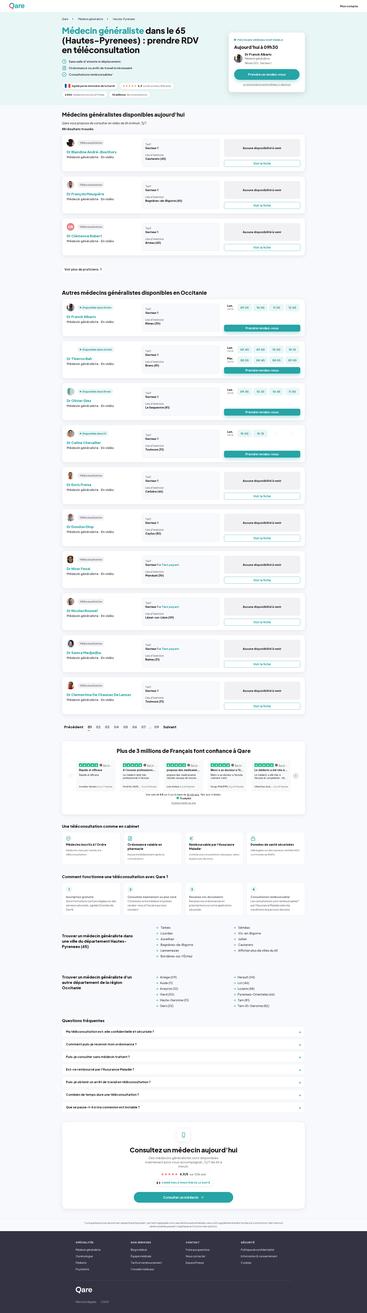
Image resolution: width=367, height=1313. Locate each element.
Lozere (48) (246, 989)
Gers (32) (166, 1006)
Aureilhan (167, 939)
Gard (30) (167, 994)
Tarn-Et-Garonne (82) (253, 1006)
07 (143, 727)
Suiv (169, 727)
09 (156, 727)
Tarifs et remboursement (146, 1262)
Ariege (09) (168, 977)
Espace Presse (195, 1262)
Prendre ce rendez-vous (267, 74)
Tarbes (166, 927)
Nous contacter (195, 1256)
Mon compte (349, 6)
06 (134, 727)
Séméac (244, 927)
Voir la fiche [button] (262, 163)
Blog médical (139, 1249)
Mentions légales (86, 1301)
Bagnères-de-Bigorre (177, 945)
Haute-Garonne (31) (174, 1000)
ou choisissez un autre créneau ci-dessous (267, 84)
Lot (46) (243, 983)
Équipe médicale (141, 1256)
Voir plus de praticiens (81, 269)
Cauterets (245, 945)
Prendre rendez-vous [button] (262, 328)
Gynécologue (84, 1256)
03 (107, 727)
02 (98, 727)
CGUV (105, 1301)
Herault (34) (246, 977)
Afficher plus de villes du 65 (258, 950)
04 (116, 727)
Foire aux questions (198, 1249)
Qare (65, 19)
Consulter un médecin (180, 1197)
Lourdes (167, 933)
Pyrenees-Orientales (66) (256, 994)
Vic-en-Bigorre (249, 933)
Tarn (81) (243, 1000)
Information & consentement (259, 1256)
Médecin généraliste (90, 19)
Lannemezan (170, 950)
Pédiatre (81, 1262)
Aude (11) (166, 983)
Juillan (242, 939)
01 (90, 727)
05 (125, 727)
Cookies (246, 1262)
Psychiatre (82, 1269)
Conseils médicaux (142, 1269)
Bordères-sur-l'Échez (176, 956)
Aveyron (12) (169, 989)
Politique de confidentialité (257, 1249)
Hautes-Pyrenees (124, 19)
